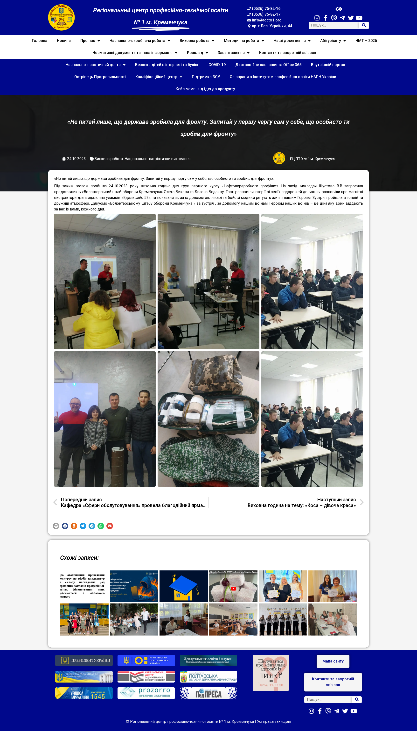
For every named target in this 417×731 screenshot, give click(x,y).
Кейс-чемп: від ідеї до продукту (205, 89)
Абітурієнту (330, 40)
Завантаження (231, 52)
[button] (56, 526)
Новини (64, 40)
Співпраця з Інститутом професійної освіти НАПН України (283, 76)
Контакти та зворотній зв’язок (287, 52)
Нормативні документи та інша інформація (132, 52)
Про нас (87, 40)
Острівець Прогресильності (100, 76)
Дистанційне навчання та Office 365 (268, 64)
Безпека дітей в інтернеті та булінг (167, 64)
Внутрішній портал (328, 64)
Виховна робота (194, 40)
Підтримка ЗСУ (206, 76)
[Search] (363, 25)
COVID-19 (217, 64)
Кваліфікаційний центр (156, 76)
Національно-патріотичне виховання (157, 158)
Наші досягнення (290, 40)
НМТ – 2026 (366, 40)
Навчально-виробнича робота (137, 40)
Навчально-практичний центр (93, 64)
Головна (39, 40)
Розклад (195, 52)
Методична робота (241, 40)
